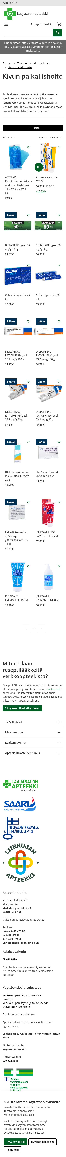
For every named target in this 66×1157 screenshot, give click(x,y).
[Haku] (57, 32)
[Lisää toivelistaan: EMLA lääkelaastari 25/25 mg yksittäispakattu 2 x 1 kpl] (28, 502)
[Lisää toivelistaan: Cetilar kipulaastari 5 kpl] (28, 265)
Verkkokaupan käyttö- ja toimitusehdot (26, 1003)
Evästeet (8, 999)
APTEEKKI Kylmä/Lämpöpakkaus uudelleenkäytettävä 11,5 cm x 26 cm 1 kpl (18, 185)
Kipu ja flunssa (42, 63)
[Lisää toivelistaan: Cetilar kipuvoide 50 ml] (59, 265)
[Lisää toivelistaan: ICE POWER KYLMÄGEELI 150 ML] (28, 566)
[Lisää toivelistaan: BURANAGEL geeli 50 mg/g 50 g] (59, 215)
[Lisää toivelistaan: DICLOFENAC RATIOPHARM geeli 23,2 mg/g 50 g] (59, 381)
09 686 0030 (10, 959)
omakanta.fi (53, 689)
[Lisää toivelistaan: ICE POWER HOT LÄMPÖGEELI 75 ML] (59, 502)
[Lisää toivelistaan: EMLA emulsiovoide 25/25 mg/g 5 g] (59, 442)
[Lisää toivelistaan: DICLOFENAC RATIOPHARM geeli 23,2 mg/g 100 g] (28, 321)
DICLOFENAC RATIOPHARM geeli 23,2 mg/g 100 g (16, 355)
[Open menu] (6, 24)
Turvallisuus (13, 722)
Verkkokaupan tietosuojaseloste (22, 995)
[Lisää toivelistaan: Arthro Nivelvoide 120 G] (59, 147)
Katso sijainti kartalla (15, 900)
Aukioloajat (8, 2)
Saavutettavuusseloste (16, 1007)
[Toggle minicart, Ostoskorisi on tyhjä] (59, 24)
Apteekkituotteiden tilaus (22, 753)
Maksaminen (14, 732)
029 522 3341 (10, 1060)
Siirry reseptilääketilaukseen (22, 708)
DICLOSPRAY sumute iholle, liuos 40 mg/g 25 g (17, 475)
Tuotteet (22, 63)
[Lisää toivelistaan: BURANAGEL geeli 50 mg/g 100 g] (28, 215)
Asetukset (13, 1150)
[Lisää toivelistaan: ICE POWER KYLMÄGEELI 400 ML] (59, 566)
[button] (33, 128)
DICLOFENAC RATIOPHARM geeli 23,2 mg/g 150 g (47, 355)
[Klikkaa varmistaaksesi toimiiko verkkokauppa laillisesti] (33, 1079)
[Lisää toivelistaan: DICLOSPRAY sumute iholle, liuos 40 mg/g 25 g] (28, 442)
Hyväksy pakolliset (42, 1142)
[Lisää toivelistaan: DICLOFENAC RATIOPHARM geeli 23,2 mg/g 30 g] (28, 381)
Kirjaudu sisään (43, 24)
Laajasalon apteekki (32, 13)
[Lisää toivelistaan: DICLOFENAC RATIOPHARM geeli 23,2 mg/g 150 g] (59, 321)
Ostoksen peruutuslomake (19, 1014)
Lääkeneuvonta (15, 742)
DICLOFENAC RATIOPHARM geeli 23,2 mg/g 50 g (47, 415)
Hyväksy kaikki (15, 1142)
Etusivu (7, 63)
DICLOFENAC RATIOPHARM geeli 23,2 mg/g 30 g (16, 415)
